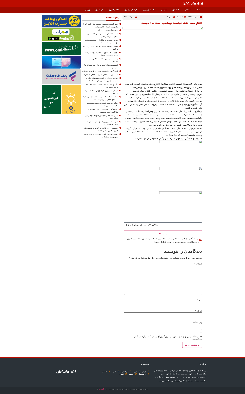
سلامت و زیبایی (149, 9)
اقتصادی (175, 9)
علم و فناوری (114, 9)
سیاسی (164, 9)
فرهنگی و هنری (130, 9)
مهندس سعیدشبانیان (169, 242)
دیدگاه (198, 263)
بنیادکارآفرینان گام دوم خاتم (186, 238)
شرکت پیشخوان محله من (145, 238)
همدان (156, 242)
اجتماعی (188, 9)
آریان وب (101, 389)
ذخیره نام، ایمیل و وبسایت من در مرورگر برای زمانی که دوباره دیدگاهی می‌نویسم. (168, 337)
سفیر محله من (165, 238)
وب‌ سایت (197, 322)
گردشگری (99, 9)
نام (199, 299)
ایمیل (198, 311)
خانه (198, 9)
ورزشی (87, 9)
